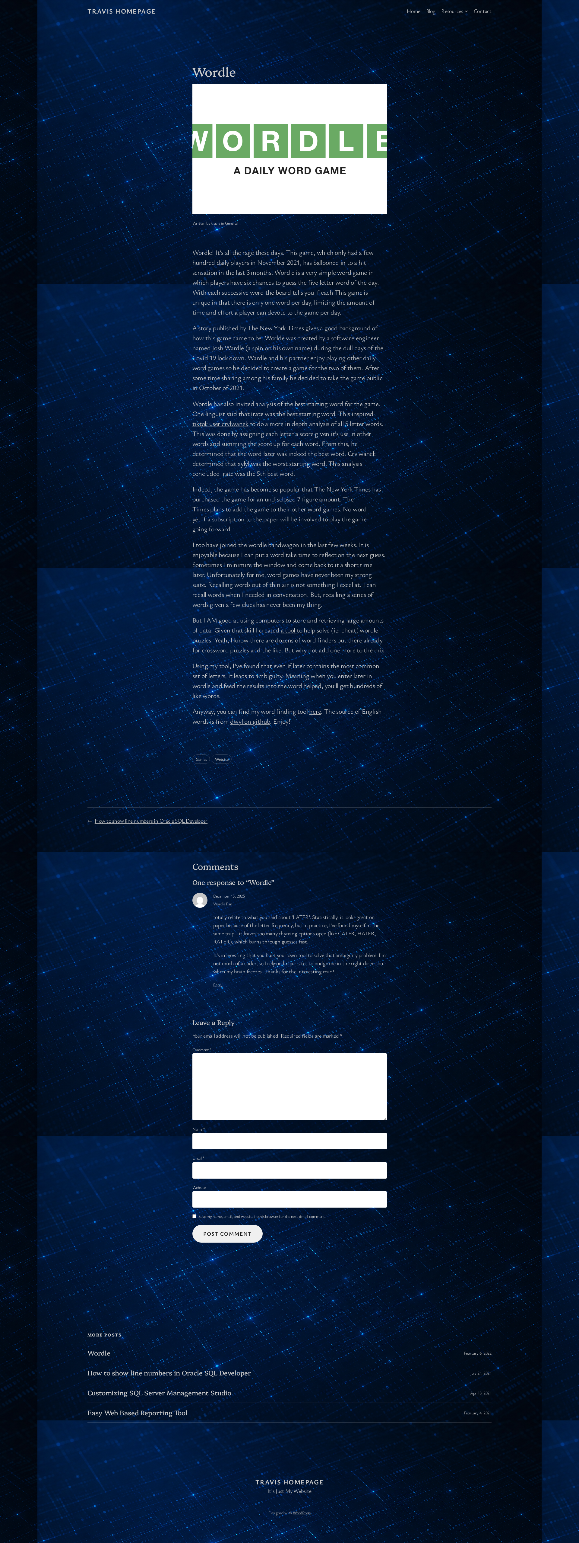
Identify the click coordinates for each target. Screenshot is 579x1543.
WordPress (302, 1513)
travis (215, 223)
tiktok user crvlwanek (220, 423)
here (315, 711)
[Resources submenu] (466, 11)
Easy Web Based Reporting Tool (137, 1413)
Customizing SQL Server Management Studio (159, 1393)
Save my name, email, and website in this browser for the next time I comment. (262, 1216)
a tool (289, 630)
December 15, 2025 (229, 896)
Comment (202, 1049)
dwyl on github (250, 721)
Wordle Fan (222, 904)
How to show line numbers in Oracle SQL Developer (151, 820)
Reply (218, 985)
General (231, 223)
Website (221, 759)
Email (198, 1158)
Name (198, 1129)
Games (201, 759)
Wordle (98, 1353)
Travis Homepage (121, 11)
